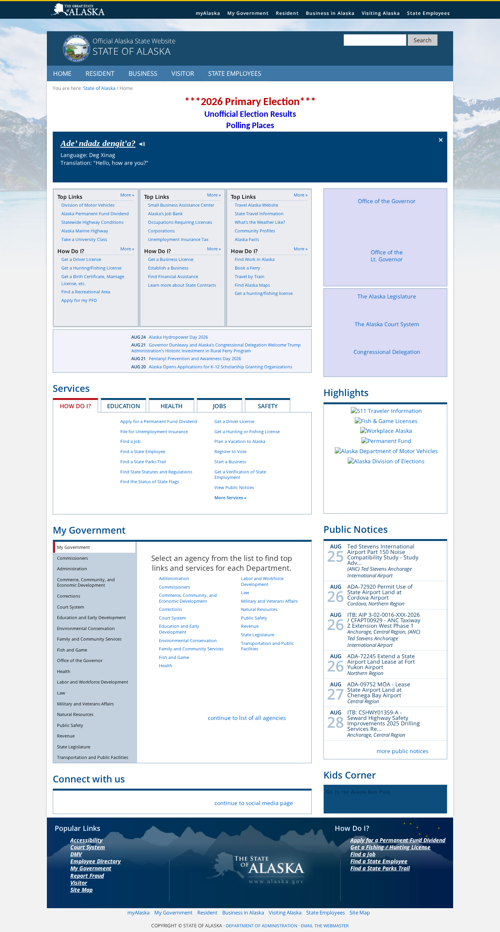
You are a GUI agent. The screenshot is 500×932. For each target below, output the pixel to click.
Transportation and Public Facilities (92, 757)
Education (123, 406)
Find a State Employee (142, 451)
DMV (76, 854)
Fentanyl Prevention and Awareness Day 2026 (195, 358)
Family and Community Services (89, 639)
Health (171, 406)
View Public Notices (234, 487)
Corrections (68, 596)
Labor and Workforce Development (92, 682)
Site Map (81, 889)
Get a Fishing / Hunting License (390, 847)
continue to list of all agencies (247, 717)
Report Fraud (87, 875)
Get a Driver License (234, 421)
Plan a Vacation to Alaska (239, 441)
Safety (268, 406)
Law (61, 693)
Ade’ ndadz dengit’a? (98, 143)
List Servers (175, 801)
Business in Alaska (330, 13)
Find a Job (130, 441)
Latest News (86, 351)
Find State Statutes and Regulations (156, 472)
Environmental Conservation (86, 628)
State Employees (428, 13)
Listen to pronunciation (140, 143)
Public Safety (70, 725)
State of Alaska (79, 10)
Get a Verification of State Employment (240, 474)
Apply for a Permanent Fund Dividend (158, 421)
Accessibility (86, 840)
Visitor (182, 73)
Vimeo (120, 801)
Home (62, 73)
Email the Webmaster (325, 925)
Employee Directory (95, 861)
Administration (72, 568)
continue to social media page (253, 803)
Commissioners (72, 558)
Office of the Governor (79, 660)
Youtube (138, 801)
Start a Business (230, 461)
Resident (287, 13)
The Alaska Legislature (386, 296)
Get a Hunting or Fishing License (247, 431)
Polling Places (250, 125)
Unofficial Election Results (250, 114)
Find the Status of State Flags (149, 481)
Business (143, 73)
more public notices (403, 751)
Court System (70, 607)
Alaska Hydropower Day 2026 (178, 337)
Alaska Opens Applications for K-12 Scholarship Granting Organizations (220, 367)
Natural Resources (75, 714)
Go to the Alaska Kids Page (358, 791)
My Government (248, 13)
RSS (157, 801)
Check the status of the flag (423, 175)
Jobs (219, 406)
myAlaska (208, 13)
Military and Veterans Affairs (85, 704)
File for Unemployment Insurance (154, 431)
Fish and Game (72, 650)
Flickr (102, 801)
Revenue (66, 736)
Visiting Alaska (381, 13)
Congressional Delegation (387, 351)
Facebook (65, 801)
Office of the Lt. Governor (387, 256)
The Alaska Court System (387, 324)
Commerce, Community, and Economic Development (86, 582)
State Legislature (73, 747)
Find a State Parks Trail (143, 461)
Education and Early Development (91, 617)
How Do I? (75, 406)
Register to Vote (230, 451)
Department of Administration (261, 925)
